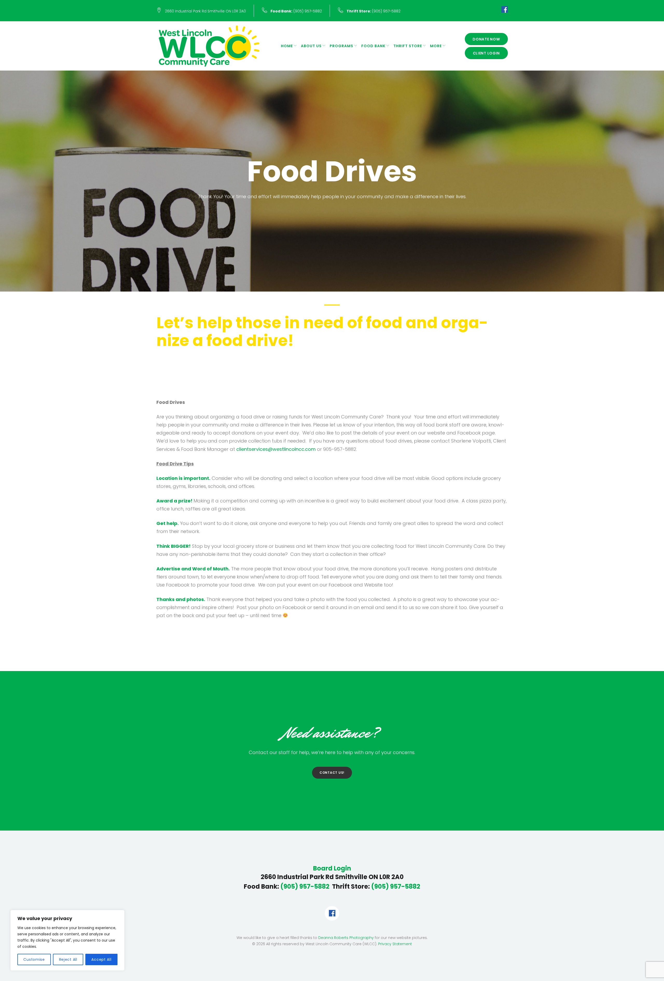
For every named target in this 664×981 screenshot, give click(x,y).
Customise (34, 959)
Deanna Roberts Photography (346, 937)
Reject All (68, 959)
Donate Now (486, 39)
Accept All (101, 959)
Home (287, 46)
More (436, 46)
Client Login (486, 53)
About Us (311, 46)
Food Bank (373, 46)
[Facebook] (504, 10)
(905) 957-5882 (296, 11)
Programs (341, 46)
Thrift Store (407, 46)
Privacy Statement (395, 944)
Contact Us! (332, 772)
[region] (67, 940)
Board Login (332, 868)
